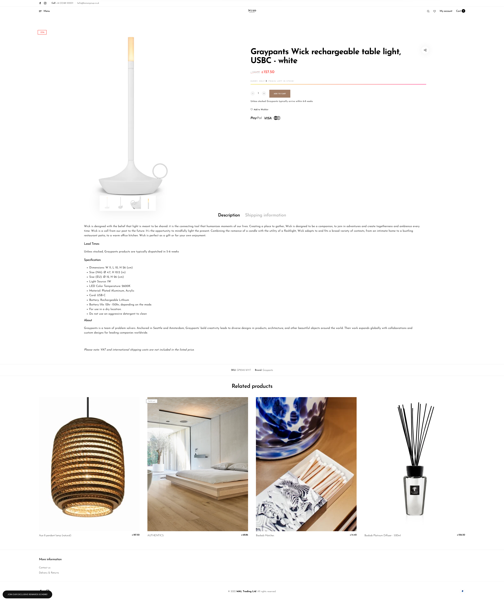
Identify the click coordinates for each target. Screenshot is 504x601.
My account (446, 11)
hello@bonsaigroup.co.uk (88, 3)
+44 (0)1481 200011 (62, 3)
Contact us (44, 567)
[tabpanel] (128, 115)
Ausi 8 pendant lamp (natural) (55, 535)
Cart (460, 11)
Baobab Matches (265, 535)
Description (229, 215)
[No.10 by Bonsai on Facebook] (40, 3)
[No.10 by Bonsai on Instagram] (45, 3)
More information (50, 559)
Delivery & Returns (49, 573)
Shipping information (265, 215)
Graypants (268, 370)
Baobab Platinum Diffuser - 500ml (382, 535)
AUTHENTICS (155, 535)
